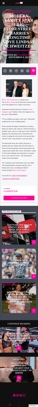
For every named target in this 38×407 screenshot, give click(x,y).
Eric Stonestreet (12, 100)
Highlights (26, 13)
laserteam (25, 55)
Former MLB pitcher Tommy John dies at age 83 (19, 262)
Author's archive (19, 198)
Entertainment (9, 285)
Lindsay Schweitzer (11, 179)
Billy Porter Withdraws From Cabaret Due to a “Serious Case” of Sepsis (19, 368)
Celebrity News (14, 13)
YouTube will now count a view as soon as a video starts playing (19, 228)
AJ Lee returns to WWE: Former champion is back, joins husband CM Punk (19, 338)
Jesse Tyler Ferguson (19, 170)
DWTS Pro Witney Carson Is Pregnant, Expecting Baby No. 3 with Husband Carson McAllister (19, 297)
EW (3, 100)
